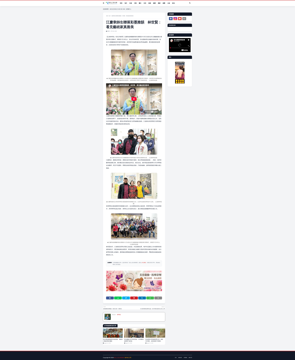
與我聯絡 (185, 357)
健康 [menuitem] (154, 3)
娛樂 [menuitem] (164, 3)
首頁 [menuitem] (121, 3)
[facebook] (171, 18)
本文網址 (144, 262)
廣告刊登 (190, 357)
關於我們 (180, 357)
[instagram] (175, 18)
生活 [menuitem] (145, 3)
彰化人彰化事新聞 (119, 357)
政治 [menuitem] (173, 3)
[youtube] (180, 18)
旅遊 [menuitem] (149, 3)
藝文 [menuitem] (140, 3)
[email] (184, 18)
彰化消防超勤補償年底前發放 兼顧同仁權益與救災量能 (113, 340)
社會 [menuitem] (130, 3)
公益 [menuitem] (168, 3)
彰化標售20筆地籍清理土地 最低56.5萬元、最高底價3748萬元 (154, 340)
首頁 (107, 15)
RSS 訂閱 (128, 357)
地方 (110, 15)
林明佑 (119, 314)
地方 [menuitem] (126, 3)
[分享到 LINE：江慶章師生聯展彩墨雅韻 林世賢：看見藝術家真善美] (118, 298)
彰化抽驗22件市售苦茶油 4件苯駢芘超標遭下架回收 (134, 340)
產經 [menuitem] (159, 3)
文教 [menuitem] (135, 3)
